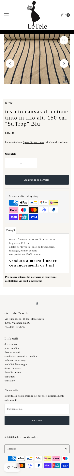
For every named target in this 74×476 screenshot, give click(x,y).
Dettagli (10, 230)
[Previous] (10, 63)
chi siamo (10, 380)
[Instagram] (37, 303)
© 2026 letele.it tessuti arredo (20, 437)
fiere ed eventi (12, 352)
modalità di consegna (16, 364)
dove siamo (11, 344)
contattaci (10, 376)
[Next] (64, 63)
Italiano (12, 448)
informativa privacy (15, 360)
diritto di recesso (13, 368)
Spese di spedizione (33, 142)
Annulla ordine (13, 372)
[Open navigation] (6, 15)
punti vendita (12, 348)
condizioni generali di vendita (21, 356)
